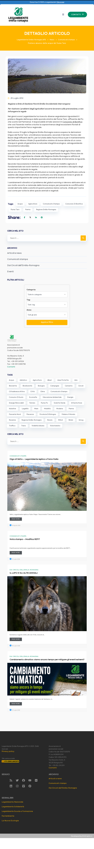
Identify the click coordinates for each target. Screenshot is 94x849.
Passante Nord (15, 414)
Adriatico (23, 380)
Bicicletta (13, 386)
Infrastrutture (76, 403)
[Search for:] (47, 238)
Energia (70, 397)
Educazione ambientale (52, 397)
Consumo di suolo (16, 397)
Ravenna (12, 420)
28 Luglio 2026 (16, 645)
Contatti (11, 367)
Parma (27, 209)
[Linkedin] (11, 786)
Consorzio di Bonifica (74, 204)
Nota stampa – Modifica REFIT (25, 539)
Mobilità (47, 409)
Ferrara (32, 403)
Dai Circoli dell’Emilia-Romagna (23, 265)
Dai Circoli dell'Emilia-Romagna (24, 570)
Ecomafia (33, 397)
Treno (23, 426)
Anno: (29, 310)
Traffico (12, 426)
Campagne (54, 386)
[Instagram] (17, 786)
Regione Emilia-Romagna (46, 209)
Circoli (80, 386)
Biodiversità (27, 386)
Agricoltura (32, 204)
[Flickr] (36, 780)
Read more (16, 519)
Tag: (28, 300)
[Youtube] (30, 780)
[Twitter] (17, 780)
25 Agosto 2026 (16, 525)
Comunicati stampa (17, 259)
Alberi (49, 380)
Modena (59, 409)
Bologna (41, 386)
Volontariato (55, 426)
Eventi (10, 272)
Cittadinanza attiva (17, 391)
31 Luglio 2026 (16, 559)
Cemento (69, 386)
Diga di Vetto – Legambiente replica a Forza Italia (34, 459)
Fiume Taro (15, 209)
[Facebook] (23, 780)
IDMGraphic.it (87, 836)
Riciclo (50, 420)
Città (32, 391)
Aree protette (63, 380)
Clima (42, 391)
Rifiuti (60, 420)
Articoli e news (14, 253)
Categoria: (31, 290)
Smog (81, 420)
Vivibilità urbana (38, 426)
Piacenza (30, 414)
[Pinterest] (30, 786)
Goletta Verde (59, 403)
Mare (36, 409)
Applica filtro (47, 322)
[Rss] (11, 780)
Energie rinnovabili (16, 403)
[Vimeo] (23, 786)
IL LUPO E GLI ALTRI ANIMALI (24, 573)
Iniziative (12, 409)
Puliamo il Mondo (68, 414)
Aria (75, 380)
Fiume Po (44, 403)
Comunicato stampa (51, 204)
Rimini (71, 420)
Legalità (25, 409)
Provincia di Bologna (48, 414)
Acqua (20, 204)
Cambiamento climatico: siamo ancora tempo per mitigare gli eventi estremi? (47, 660)
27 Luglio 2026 (16, 710)
